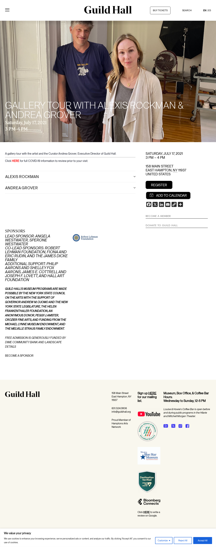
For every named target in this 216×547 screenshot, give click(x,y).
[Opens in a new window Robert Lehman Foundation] (85, 240)
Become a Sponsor (19, 355)
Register (159, 185)
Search (187, 10)
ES (209, 10)
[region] (108, 538)
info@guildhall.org (121, 411)
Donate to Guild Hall (162, 225)
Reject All (182, 540)
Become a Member (158, 216)
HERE (15, 161)
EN (204, 10)
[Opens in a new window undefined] (166, 426)
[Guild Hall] (108, 12)
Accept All (202, 540)
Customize (163, 540)
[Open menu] (7, 10)
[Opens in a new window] (149, 419)
